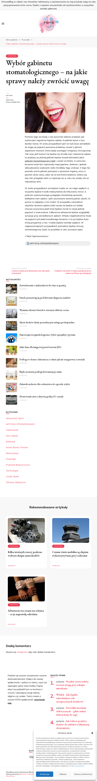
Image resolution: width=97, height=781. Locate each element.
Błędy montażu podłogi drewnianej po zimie (41, 371)
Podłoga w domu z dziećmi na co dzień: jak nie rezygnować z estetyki (52, 359)
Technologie (12, 470)
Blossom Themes (26, 774)
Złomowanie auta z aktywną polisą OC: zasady (42, 396)
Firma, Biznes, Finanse (17, 447)
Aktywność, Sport (15, 418)
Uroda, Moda (12, 476)
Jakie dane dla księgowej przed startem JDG (40, 347)
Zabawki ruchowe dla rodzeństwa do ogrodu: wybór (45, 384)
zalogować (22, 652)
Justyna (9, 95)
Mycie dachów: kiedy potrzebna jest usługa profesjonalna (47, 322)
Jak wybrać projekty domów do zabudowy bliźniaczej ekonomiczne (72, 724)
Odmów (62, 774)
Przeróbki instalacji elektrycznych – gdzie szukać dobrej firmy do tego (71, 711)
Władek (60, 694)
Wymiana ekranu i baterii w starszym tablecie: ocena (44, 310)
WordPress (10, 776)
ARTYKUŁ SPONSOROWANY (20, 424)
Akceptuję (44, 774)
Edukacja (10, 441)
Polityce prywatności (77, 766)
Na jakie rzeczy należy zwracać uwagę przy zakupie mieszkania (72, 685)
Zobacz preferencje (83, 774)
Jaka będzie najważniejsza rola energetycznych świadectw (69, 698)
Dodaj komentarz (13, 102)
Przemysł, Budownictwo (18, 464)
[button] (92, 733)
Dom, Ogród (12, 435)
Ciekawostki (12, 430)
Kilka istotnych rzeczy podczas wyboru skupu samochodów (25, 553)
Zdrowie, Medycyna (16, 482)
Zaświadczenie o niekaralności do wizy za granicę (43, 285)
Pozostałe (12, 56)
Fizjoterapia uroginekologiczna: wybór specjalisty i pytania (47, 334)
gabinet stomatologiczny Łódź (40, 161)
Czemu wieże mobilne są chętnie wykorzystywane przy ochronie (70, 553)
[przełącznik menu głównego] (3, 23)
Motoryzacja (12, 453)
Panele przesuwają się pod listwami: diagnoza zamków (45, 297)
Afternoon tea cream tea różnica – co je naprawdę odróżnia (26, 612)
